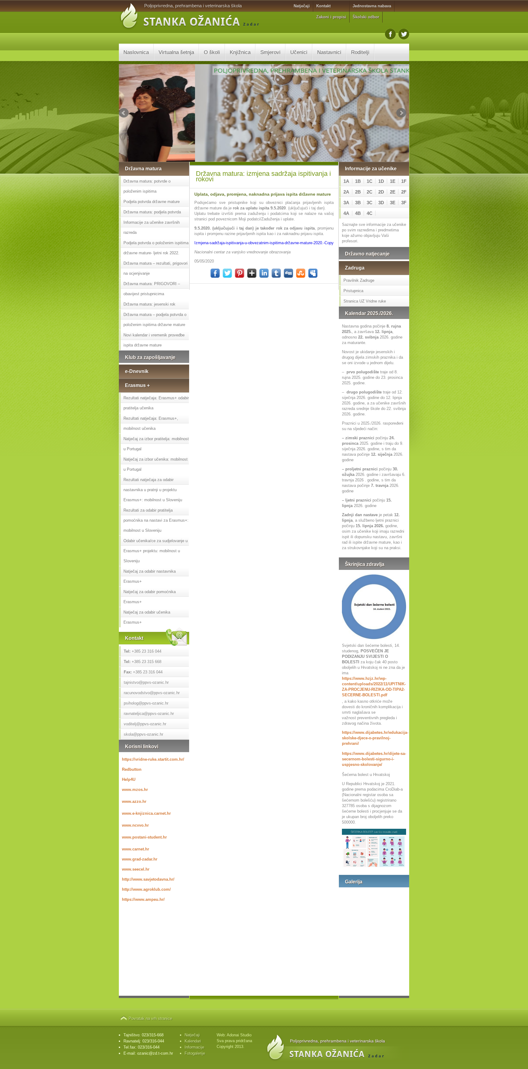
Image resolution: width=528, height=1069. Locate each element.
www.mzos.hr (135, 789)
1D (381, 181)
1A (346, 181)
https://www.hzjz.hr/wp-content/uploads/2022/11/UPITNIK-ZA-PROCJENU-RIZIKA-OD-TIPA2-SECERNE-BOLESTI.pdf (374, 686)
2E (392, 191)
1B (358, 181)
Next (401, 113)
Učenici (298, 52)
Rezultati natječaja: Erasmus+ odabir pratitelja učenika (156, 403)
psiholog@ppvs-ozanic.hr (146, 703)
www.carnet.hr (135, 849)
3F (403, 202)
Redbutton (131, 769)
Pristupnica (353, 290)
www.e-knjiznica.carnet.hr (146, 813)
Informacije (194, 1047)
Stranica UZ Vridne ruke (364, 301)
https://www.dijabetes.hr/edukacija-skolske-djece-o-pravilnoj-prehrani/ (374, 738)
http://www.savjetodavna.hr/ (148, 879)
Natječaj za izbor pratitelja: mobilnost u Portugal (156, 444)
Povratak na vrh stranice (150, 1018)
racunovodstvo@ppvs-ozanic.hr (152, 692)
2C (369, 191)
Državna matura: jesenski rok (149, 304)
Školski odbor (366, 17)
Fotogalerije (195, 1053)
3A (346, 202)
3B (358, 202)
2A (346, 191)
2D (381, 191)
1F (403, 181)
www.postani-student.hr (144, 837)
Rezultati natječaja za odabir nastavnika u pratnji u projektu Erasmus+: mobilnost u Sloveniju (152, 489)
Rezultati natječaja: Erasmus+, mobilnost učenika (150, 423)
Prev (124, 113)
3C (369, 202)
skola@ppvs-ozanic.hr (143, 734)
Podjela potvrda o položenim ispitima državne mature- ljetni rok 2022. (156, 248)
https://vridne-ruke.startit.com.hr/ (153, 759)
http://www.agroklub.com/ (146, 889)
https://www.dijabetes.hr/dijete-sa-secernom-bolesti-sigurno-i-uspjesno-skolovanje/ (374, 759)
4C (369, 213)
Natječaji (302, 6)
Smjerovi (270, 52)
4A (346, 213)
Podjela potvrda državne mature (151, 201)
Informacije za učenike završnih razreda (151, 227)
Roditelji (360, 52)
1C (369, 181)
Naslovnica (136, 52)
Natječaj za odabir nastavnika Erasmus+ (149, 576)
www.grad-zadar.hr (139, 859)
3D (381, 202)
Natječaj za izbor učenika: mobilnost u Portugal (155, 464)
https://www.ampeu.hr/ (143, 899)
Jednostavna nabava (372, 6)
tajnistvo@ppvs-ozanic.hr (146, 682)
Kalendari (193, 1041)
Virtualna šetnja (176, 52)
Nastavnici (329, 52)
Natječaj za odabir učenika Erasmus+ (146, 617)
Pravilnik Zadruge (358, 280)
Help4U (128, 779)
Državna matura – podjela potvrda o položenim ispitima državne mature (154, 319)
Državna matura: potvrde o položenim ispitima (146, 186)
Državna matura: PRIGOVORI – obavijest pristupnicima (151, 288)
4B (358, 213)
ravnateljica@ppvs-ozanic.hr (149, 713)
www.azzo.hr (134, 801)
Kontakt (323, 6)
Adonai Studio (239, 1035)
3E (392, 202)
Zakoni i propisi (331, 17)
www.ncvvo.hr (135, 825)
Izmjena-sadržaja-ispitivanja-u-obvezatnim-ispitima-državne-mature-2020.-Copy (264, 243)
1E (392, 181)
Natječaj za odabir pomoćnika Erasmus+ (149, 596)
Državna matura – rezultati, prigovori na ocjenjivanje (155, 268)
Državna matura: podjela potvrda (152, 212)
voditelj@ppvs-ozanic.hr (145, 724)
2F (403, 191)
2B (358, 191)
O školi (212, 52)
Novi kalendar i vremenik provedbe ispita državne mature (154, 340)
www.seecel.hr (135, 869)
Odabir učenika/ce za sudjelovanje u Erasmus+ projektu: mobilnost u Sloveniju (155, 550)
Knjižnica (240, 52)
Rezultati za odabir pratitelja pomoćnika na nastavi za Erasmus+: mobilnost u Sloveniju (156, 520)
